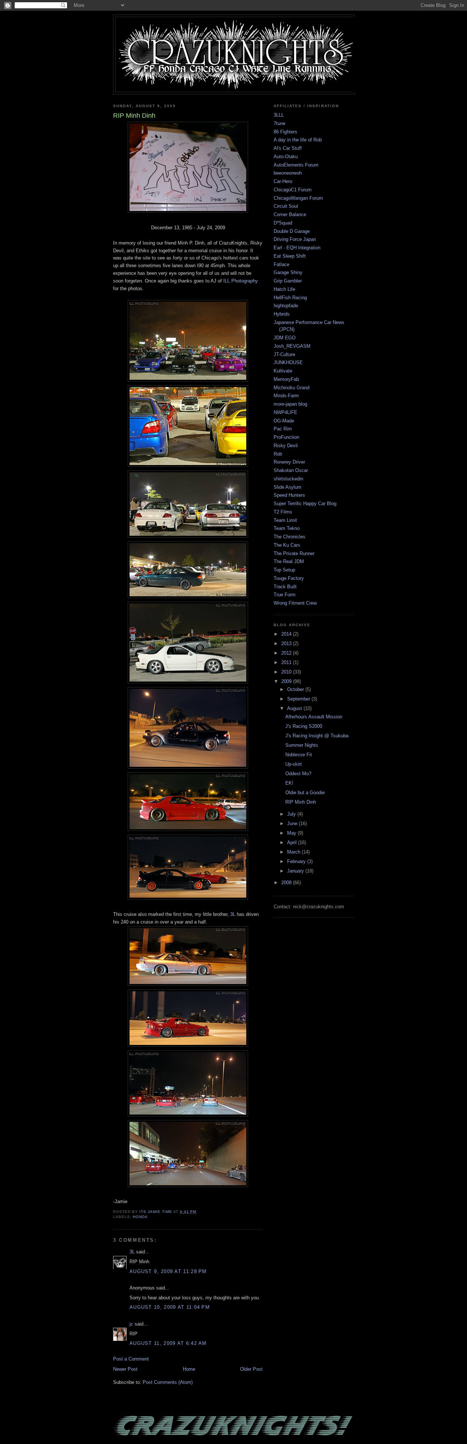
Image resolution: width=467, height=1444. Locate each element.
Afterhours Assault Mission (313, 716)
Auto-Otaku (286, 156)
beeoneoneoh (288, 173)
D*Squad (283, 223)
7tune (279, 123)
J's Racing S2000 (303, 726)
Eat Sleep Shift (290, 256)
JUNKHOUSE (288, 362)
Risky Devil (286, 445)
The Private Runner (294, 553)
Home (189, 1369)
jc (131, 1324)
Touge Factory (289, 578)
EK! (289, 783)
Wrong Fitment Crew (295, 603)
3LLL (279, 115)
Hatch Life (284, 289)
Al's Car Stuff (288, 148)
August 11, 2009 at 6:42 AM (168, 1343)
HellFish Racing (290, 297)
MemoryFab (286, 379)
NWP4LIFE (285, 412)
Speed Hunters (289, 495)
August (295, 708)
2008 (287, 882)
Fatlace (281, 264)
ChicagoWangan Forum (298, 198)
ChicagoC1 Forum (293, 189)
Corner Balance (290, 214)
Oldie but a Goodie (305, 792)
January (296, 871)
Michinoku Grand (291, 387)
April (292, 842)
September (299, 699)
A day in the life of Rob (298, 140)
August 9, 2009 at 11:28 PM (168, 1271)
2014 (287, 634)
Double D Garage (292, 231)
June (293, 823)
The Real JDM (289, 561)
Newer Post (125, 1369)
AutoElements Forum (296, 165)
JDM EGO (285, 337)
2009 (287, 681)
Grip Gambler (288, 281)
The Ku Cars (287, 545)
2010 (287, 672)
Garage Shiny (288, 272)
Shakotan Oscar (291, 470)
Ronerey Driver (289, 462)
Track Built (285, 586)
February (297, 861)
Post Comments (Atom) (168, 1382)
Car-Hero (283, 181)
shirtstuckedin (288, 478)
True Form (285, 594)
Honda (140, 1217)
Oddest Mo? (298, 773)
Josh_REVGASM (292, 346)
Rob (278, 454)
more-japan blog (290, 404)
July (292, 814)
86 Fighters (285, 131)
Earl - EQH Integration (297, 247)
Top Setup (284, 570)
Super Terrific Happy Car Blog (305, 503)
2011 (287, 662)
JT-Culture (284, 354)
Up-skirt (293, 764)
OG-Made (284, 421)
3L (232, 914)
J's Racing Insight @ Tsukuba (316, 735)
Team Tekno (287, 528)
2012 (287, 653)
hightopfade (286, 305)
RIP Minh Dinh (300, 802)
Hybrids (282, 314)
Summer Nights (301, 745)
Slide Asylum (287, 487)
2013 (287, 643)
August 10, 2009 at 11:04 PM (170, 1307)
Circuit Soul (286, 206)
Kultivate (283, 371)
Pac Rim (283, 429)
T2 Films (283, 512)
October (296, 689)
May (292, 833)
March (294, 852)
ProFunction (286, 437)
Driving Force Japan (295, 239)
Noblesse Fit (298, 754)
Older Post (251, 1369)
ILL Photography (240, 281)
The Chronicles (289, 536)
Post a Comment (131, 1359)
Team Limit (285, 520)
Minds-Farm (286, 395)
